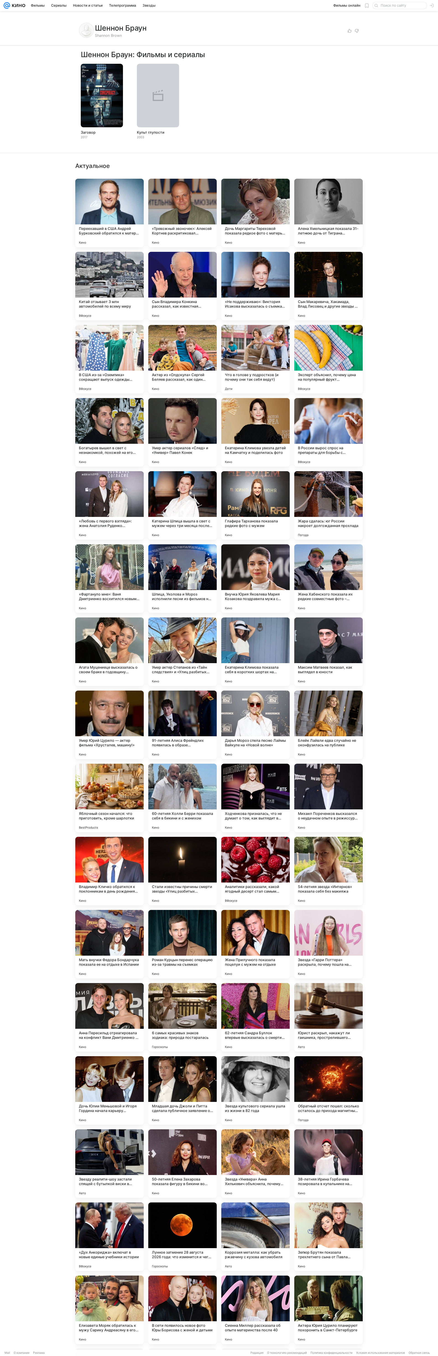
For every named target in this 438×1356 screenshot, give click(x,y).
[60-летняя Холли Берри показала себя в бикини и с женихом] (182, 798)
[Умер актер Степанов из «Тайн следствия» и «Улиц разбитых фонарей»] (182, 651)
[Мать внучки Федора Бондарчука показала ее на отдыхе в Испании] (109, 944)
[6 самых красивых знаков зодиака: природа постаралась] (182, 1017)
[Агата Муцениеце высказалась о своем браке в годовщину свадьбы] (109, 651)
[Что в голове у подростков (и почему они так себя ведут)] (255, 359)
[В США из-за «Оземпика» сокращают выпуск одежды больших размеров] (109, 359)
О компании (21, 1352)
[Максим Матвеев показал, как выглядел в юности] (328, 651)
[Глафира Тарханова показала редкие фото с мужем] (255, 505)
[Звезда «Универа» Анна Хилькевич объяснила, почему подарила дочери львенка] (255, 1163)
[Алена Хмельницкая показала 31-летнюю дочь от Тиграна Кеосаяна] (328, 213)
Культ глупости (150, 132)
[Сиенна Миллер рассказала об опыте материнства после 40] (255, 1310)
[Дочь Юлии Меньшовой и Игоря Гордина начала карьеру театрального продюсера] (109, 1090)
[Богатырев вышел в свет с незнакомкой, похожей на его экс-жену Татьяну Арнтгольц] (109, 432)
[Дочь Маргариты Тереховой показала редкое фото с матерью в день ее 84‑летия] (255, 213)
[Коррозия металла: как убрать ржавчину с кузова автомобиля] (255, 1236)
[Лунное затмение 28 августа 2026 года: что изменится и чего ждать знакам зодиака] (182, 1236)
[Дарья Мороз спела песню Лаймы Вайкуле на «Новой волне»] (255, 725)
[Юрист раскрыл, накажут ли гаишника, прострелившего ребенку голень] (328, 1017)
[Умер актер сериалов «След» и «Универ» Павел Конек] (182, 432)
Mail (7, 1352)
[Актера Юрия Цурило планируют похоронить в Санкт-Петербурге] (328, 1310)
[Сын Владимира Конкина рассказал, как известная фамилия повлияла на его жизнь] (182, 286)
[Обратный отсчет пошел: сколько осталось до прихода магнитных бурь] (328, 1090)
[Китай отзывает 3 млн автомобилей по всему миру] (109, 286)
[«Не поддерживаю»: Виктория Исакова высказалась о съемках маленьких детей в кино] (255, 286)
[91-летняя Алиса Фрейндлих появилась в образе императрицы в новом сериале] (182, 725)
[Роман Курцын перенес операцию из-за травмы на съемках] (182, 944)
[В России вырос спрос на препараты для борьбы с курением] (328, 432)
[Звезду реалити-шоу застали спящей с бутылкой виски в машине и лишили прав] (109, 1163)
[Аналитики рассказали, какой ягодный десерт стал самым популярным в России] (255, 871)
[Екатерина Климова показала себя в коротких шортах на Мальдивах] (255, 651)
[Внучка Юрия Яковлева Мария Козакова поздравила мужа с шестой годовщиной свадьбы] (255, 578)
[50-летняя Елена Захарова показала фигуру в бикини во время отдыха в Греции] (182, 1163)
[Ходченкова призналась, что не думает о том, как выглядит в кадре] (255, 798)
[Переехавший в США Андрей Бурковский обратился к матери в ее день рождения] (109, 213)
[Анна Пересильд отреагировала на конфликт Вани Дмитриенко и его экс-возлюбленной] (109, 1017)
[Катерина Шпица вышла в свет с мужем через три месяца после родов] (182, 505)
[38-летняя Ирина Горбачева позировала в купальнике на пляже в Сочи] (328, 1163)
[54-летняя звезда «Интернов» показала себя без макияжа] (328, 871)
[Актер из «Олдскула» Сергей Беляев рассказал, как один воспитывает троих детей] (182, 359)
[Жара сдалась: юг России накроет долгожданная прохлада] (328, 505)
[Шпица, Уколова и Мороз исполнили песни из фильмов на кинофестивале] (182, 578)
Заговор (88, 132)
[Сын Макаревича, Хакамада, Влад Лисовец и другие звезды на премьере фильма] (328, 286)
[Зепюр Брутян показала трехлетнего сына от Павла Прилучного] (328, 1236)
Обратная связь (419, 1352)
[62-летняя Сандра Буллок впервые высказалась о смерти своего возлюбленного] (255, 1017)
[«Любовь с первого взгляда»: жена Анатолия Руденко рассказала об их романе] (109, 505)
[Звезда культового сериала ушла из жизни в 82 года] (255, 1090)
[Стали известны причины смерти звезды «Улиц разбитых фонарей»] (182, 871)
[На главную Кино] (17, 5)
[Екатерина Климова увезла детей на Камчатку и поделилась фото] (255, 432)
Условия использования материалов (380, 1352)
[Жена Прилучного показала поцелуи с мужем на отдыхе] (255, 944)
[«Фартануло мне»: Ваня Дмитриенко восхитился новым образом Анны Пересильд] (109, 578)
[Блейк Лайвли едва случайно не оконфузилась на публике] (328, 725)
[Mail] (7, 5)
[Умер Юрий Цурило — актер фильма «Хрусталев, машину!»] (109, 725)
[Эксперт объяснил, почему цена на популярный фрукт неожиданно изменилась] (328, 359)
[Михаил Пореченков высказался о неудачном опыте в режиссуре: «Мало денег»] (328, 798)
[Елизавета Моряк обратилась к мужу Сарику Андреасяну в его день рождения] (109, 1310)
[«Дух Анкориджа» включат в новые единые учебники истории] (109, 1236)
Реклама (39, 1352)
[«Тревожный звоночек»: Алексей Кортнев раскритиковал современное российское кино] (182, 213)
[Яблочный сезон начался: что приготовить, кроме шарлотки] (109, 798)
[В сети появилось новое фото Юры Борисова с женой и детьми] (182, 1310)
